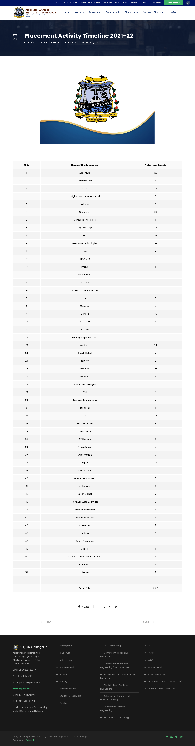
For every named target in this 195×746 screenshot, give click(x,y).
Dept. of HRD (64, 42)
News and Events (111, 2)
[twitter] (176, 737)
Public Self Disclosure (153, 12)
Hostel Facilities (68, 688)
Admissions (173, 2)
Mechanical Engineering (116, 717)
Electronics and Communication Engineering (118, 676)
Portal (143, 2)
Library (125, 2)
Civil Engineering (112, 645)
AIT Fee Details (67, 667)
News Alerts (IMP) (82, 42)
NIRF (150, 645)
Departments (113, 12)
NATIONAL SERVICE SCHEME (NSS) (165, 681)
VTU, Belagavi (155, 667)
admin (31, 42)
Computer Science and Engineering (114, 654)
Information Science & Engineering (113, 708)
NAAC (173, 12)
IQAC (58, 2)
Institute (79, 12)
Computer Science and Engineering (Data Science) (114, 665)
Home (67, 12)
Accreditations (71, 2)
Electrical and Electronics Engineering (115, 687)
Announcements (47, 42)
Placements (131, 12)
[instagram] (181, 737)
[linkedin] (171, 737)
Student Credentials (70, 695)
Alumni (134, 2)
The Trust (65, 652)
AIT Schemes (155, 2)
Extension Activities (90, 2)
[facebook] (167, 737)
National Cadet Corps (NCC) (162, 688)
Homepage (66, 645)
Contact (64, 703)
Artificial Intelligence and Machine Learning (115, 698)
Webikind (29, 739)
